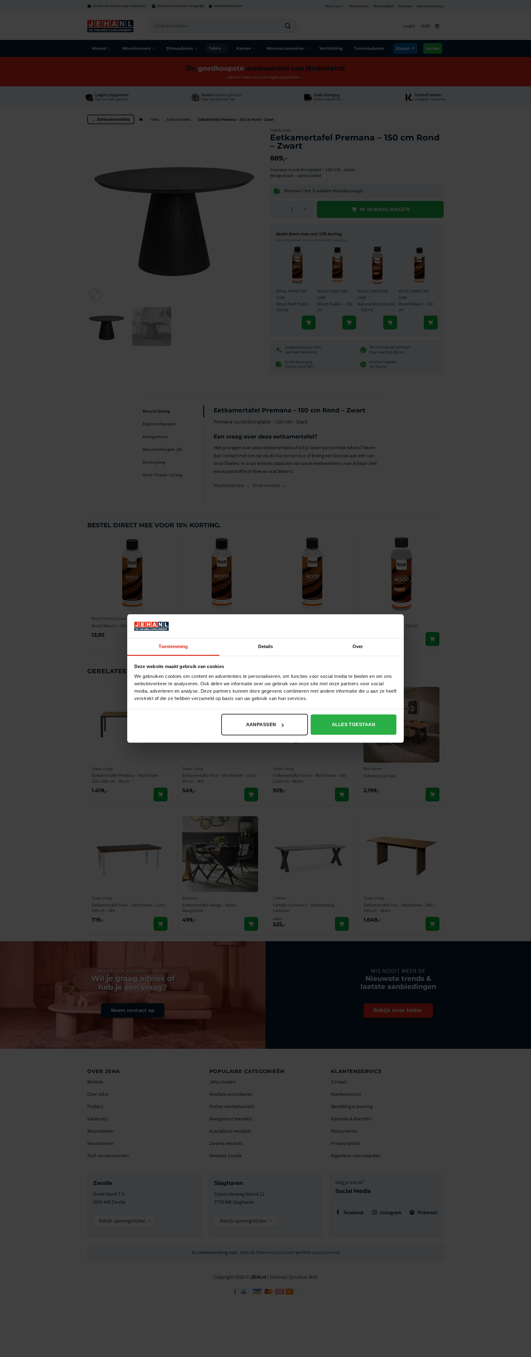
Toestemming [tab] (173, 646)
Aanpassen (261, 724)
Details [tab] (265, 646)
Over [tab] (357, 646)
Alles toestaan (353, 724)
